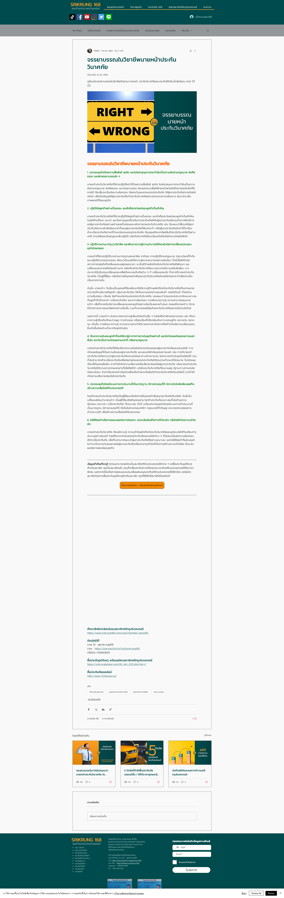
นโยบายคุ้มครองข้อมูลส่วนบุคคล (129, 893)
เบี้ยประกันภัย (94, 30)
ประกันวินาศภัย (152, 30)
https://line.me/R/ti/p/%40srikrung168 (126, 860)
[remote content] (142, 564)
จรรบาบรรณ (158, 692)
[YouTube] (87, 17)
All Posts (77, 30)
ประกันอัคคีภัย (80, 866)
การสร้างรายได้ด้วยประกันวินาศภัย (122, 30)
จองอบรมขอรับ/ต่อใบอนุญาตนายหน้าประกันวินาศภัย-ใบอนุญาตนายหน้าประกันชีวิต (92, 772)
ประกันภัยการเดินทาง (82, 858)
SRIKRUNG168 (122, 865)
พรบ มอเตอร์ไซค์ (81, 850)
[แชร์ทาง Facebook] (88, 709)
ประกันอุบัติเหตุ (80, 863)
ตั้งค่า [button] (244, 893)
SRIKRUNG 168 (86, 4)
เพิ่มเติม (185, 30)
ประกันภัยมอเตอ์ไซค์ (82, 855)
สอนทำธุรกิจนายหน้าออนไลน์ (86, 844)
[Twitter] (101, 17)
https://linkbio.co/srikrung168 (128, 863)
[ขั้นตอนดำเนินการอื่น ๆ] (195, 51)
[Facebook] (80, 17)
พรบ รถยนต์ (79, 847)
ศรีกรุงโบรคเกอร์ (96, 692)
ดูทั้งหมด (208, 735)
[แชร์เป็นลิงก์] (110, 709)
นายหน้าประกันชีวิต (140, 692)
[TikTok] (72, 17)
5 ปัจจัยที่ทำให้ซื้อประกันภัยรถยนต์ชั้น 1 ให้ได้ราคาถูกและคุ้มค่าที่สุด (141, 772)
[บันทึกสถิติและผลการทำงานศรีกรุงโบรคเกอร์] (190, 753)
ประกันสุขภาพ (80, 861)
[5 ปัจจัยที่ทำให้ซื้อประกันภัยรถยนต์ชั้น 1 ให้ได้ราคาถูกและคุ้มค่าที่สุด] (142, 753)
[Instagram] (94, 17)
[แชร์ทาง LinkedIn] (103, 709)
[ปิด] (280, 893)
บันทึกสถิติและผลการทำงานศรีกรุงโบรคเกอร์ (188, 772)
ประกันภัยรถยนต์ (81, 853)
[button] (207, 30)
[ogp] (109, 17)
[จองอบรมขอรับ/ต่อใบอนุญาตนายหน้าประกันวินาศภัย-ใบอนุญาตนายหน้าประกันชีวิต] (94, 753)
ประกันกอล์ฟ (79, 869)
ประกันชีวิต (170, 30)
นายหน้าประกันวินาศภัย (118, 692)
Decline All (256, 893)
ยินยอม (271, 893)
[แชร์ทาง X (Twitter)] (96, 709)
